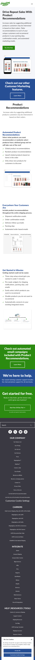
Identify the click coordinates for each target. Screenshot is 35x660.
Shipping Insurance (17, 630)
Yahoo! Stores (17, 598)
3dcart (17, 550)
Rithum (17, 580)
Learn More (17, 95)
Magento (17, 572)
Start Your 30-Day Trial (17, 407)
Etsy (17, 569)
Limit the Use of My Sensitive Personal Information (17, 497)
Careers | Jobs (17, 467)
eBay (17, 565)
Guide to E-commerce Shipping (17, 612)
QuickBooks (17, 576)
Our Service (17, 449)
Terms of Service (18, 490)
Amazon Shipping (17, 554)
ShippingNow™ (17, 460)
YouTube (20, 432)
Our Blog (17, 623)
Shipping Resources (17, 619)
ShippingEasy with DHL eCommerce (17, 525)
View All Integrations (17, 602)
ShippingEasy (5, 4)
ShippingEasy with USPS (17, 514)
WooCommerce (17, 595)
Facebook (10, 432)
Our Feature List (17, 442)
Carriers (17, 507)
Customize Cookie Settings (17, 655)
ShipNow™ (17, 464)
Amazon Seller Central (17, 558)
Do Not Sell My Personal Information (17, 493)
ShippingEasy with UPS (17, 518)
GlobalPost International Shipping (17, 540)
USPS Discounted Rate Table (17, 533)
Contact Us (17, 482)
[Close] (31, 639)
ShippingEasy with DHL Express (17, 529)
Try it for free (9, 48)
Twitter (15, 432)
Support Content (18, 616)
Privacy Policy (17, 486)
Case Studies (17, 471)
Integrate (17, 547)
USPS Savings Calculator (17, 627)
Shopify (17, 583)
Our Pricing (17, 445)
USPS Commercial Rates (17, 537)
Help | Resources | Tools (17, 608)
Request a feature (17, 634)
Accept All (17, 650)
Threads (25, 432)
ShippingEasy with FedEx (17, 522)
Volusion (17, 591)
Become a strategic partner (17, 479)
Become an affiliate (17, 475)
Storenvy (17, 587)
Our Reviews (17, 453)
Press (17, 456)
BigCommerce (17, 561)
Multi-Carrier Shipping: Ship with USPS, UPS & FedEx (17, 511)
